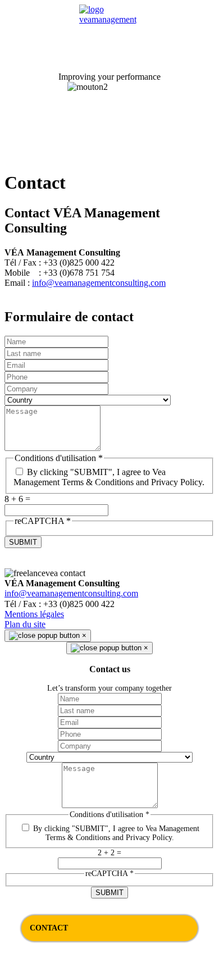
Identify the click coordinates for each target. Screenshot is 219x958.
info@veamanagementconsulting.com (99, 283)
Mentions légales (34, 614)
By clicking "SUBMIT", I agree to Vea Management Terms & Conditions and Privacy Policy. (108, 477)
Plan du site (24, 624)
